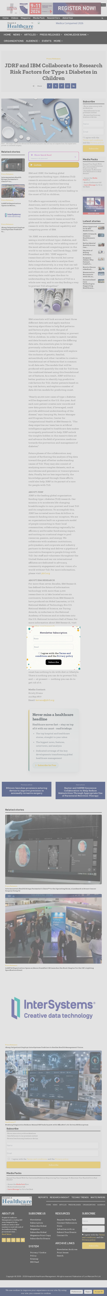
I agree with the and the (54, 654)
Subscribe (53, 662)
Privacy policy (65, 656)
